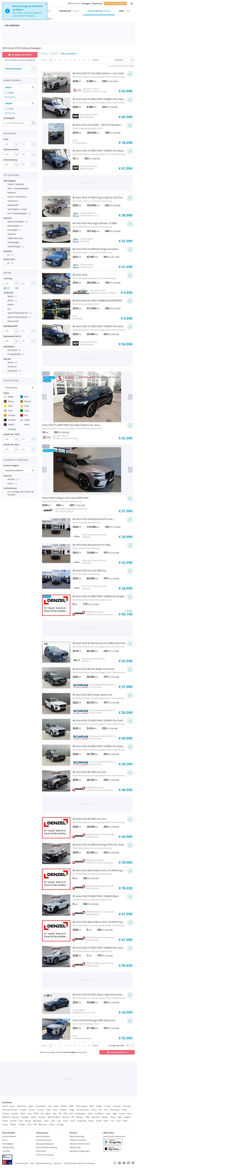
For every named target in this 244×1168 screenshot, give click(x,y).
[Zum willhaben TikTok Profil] (119, 1163)
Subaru (91, 1121)
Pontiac (5, 1121)
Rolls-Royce (37, 1121)
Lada (71, 1113)
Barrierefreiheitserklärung (46, 1147)
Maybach (25, 1117)
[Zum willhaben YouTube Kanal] (124, 1163)
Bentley (64, 1106)
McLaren (42, 1117)
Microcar (79, 1117)
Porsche (13, 1121)
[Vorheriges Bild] (44, 397)
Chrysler (23, 1110)
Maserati (15, 1117)
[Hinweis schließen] (45, 4)
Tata (112, 1121)
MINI (87, 1117)
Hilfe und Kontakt (42, 1136)
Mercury (65, 1117)
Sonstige (60, 1124)
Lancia (90, 1113)
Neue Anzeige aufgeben (116, 3)
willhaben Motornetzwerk (80, 1144)
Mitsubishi (96, 1117)
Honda (124, 1110)
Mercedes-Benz (54, 1117)
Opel (120, 1117)
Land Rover (99, 1113)
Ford (106, 1110)
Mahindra (6, 1117)
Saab (53, 1121)
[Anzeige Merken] (130, 74)
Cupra (48, 1110)
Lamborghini (80, 1113)
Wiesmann (43, 1124)
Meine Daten (41, 1151)
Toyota (5, 1124)
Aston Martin (41, 1106)
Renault (28, 1121)
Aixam (12, 1106)
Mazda (33, 1117)
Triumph (21, 1124)
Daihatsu (63, 1110)
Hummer (5, 1113)
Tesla (118, 1121)
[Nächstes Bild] (130, 397)
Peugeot (127, 1117)
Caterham (117, 1106)
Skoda (65, 1121)
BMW (71, 1106)
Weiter (96, 60)
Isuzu (29, 1113)
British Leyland (81, 1106)
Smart (72, 1121)
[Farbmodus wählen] (131, 3)
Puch (21, 1121)
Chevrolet (127, 1106)
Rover (46, 1121)
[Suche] (33, 123)
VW (35, 1124)
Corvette (40, 1110)
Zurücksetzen (10, 97)
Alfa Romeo (21, 1106)
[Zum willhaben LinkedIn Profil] (128, 1163)
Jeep (54, 1113)
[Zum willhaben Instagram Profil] (115, 1163)
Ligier (115, 1113)
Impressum (58, 1163)
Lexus (108, 1113)
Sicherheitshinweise (44, 1140)
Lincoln (122, 1113)
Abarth (5, 1106)
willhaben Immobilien (78, 1140)
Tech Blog (6, 1151)
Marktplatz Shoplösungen (80, 1151)
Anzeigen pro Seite (116, 1045)
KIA (60, 1113)
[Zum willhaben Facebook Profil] (133, 1163)
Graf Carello (115, 1110)
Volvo (29, 1124)
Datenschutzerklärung (45, 1155)
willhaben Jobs (75, 1147)
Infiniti (22, 1113)
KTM (65, 1113)
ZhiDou (52, 1124)
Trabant (13, 1124)
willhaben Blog (8, 1147)
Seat (59, 1121)
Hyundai (15, 1113)
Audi (50, 1106)
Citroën (32, 1110)
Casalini (107, 1106)
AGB (31, 1163)
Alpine (30, 1106)
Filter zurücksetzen (69, 53)
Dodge (71, 1110)
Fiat (100, 1110)
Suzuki (98, 1121)
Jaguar (48, 1113)
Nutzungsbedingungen (45, 1144)
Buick (92, 1106)
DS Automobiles (83, 1110)
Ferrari (94, 1110)
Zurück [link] (44, 60)
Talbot (106, 1121)
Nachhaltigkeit (8, 1144)
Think (125, 1121)
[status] (24, 11)
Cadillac (99, 1106)
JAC (42, 1113)
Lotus (129, 1113)
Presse (5, 1140)
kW (16, 288)
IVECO (36, 1113)
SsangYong (81, 1121)
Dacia (55, 1110)
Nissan (113, 1117)
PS (8, 288)
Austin (56, 1106)
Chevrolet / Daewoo (10, 1110)
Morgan (105, 1117)
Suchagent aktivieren (119, 1052)
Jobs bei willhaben (9, 1136)
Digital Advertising (77, 1136)
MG (72, 1117)
